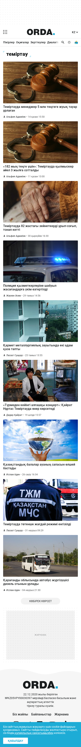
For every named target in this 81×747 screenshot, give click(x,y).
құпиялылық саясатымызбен (34, 733)
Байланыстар (41, 714)
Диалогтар (54, 42)
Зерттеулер (38, 42)
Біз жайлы (20, 714)
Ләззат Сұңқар (14, 355)
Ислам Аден (13, 474)
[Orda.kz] (40, 691)
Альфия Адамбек (16, 116)
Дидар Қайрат (14, 415)
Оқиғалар (22, 42)
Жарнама (61, 714)
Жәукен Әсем (13, 295)
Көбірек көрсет (40, 601)
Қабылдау (15, 740)
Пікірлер (9, 42)
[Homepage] (41, 32)
